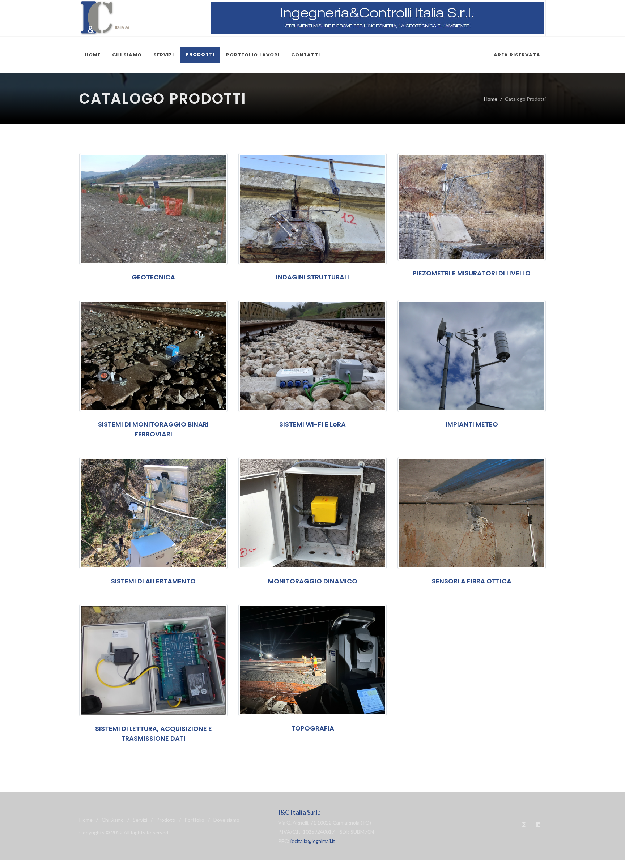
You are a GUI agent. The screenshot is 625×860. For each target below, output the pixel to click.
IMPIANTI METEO (472, 424)
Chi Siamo (113, 820)
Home (490, 99)
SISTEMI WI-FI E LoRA (312, 424)
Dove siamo (226, 820)
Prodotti (165, 820)
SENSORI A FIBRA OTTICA (471, 581)
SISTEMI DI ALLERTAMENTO (153, 581)
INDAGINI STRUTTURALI (312, 277)
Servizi (140, 820)
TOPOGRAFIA (312, 728)
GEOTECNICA (153, 277)
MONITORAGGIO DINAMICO (312, 581)
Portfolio (194, 820)
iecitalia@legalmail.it (312, 841)
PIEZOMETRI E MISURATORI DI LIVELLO (472, 273)
